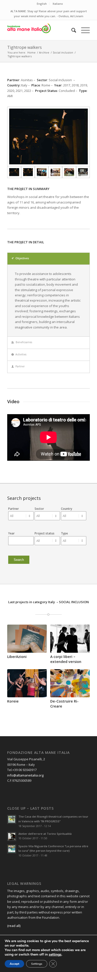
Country (66, 509)
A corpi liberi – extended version (65, 659)
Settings (36, 964)
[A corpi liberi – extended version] (70, 639)
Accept (14, 964)
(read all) (13, 925)
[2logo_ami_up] (40, 30)
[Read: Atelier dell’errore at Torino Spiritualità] (11, 836)
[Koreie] (27, 683)
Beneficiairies (24, 342)
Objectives (22, 258)
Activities (20, 354)
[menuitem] (71, 30)
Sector (39, 509)
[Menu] (83, 30)
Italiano (58, 3)
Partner (20, 366)
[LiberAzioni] (27, 639)
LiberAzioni (17, 656)
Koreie (13, 701)
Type (64, 533)
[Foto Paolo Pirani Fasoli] (48, 136)
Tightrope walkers (24, 47)
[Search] (71, 30)
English (42, 3)
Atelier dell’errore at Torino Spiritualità (45, 834)
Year (11, 533)
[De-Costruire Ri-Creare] (70, 683)
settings (55, 954)
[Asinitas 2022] (41, 172)
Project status (44, 533)
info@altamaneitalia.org (25, 775)
